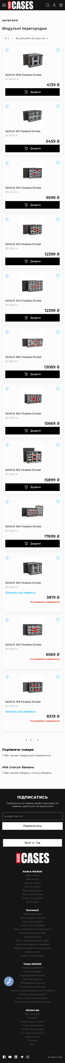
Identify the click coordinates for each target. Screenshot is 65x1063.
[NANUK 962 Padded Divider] (32, 398)
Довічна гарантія (32, 979)
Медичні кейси (32, 936)
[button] (6, 38)
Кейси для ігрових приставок (32, 940)
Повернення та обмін (32, 1021)
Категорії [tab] (10, 20)
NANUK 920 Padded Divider (23, 644)
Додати (35, 92)
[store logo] (20, 5)
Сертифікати (32, 1036)
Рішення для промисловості (32, 998)
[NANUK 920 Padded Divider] (32, 629)
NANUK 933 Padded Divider (23, 244)
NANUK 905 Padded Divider (23, 582)
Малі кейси (32, 879)
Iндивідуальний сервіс (32, 975)
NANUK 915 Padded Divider (23, 131)
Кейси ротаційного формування (32, 948)
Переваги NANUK (32, 967)
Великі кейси (32, 886)
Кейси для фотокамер (32, 917)
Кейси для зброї (32, 914)
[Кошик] (61, 5)
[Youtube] (10, 1057)
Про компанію (32, 1014)
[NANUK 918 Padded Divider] (32, 686)
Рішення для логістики (32, 986)
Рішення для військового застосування (32, 990)
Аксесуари (32, 902)
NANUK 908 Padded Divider (23, 74)
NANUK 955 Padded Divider (23, 470)
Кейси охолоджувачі (32, 955)
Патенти (32, 1040)
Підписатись (32, 825)
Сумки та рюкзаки (32, 898)
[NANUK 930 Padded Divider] (32, 172)
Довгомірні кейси (33, 890)
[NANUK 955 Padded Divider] (32, 455)
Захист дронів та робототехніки (32, 1002)
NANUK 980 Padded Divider (23, 357)
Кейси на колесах (32, 894)
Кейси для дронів (32, 921)
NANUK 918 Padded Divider (23, 701)
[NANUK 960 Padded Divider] (32, 511)
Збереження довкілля (32, 983)
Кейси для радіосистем (32, 933)
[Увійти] (54, 5)
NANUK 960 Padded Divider (23, 526)
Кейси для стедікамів (32, 925)
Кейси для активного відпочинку (32, 929)
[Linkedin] (16, 1057)
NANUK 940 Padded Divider (23, 300)
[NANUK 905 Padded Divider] (32, 567)
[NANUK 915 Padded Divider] (32, 116)
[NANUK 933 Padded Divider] (32, 229)
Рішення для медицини (32, 994)
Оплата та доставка (32, 1029)
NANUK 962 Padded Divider (23, 413)
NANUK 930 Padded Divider (23, 187)
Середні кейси (32, 883)
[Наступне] (38, 740)
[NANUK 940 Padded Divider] (32, 285)
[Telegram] (22, 1057)
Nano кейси (32, 875)
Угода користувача (32, 1025)
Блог (32, 1044)
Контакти (32, 1017)
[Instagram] (27, 1057)
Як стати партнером (32, 1033)
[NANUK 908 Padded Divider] (32, 59)
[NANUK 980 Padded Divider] (32, 342)
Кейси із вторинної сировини (32, 944)
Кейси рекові (32, 952)
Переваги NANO (32, 971)
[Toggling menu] (4, 5)
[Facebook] (4, 1057)
